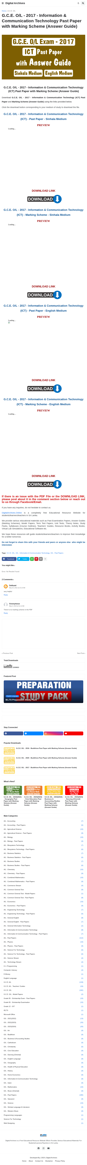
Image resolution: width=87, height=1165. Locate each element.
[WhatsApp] (32, 559)
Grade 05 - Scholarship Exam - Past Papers (43, 998)
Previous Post (8, 653)
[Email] (41, 559)
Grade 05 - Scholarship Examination (43, 1002)
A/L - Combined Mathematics (43, 877)
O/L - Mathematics (43, 1087)
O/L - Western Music (43, 1111)
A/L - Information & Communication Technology (43, 930)
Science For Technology (43, 1119)
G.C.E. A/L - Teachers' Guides (43, 986)
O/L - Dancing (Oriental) (43, 1055)
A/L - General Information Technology (43, 926)
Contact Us (39, 1161)
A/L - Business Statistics (43, 853)
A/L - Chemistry (43, 869)
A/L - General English (43, 918)
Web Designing (43, 1123)
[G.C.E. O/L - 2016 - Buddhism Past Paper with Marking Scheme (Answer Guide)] (9, 751)
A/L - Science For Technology (43, 950)
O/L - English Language (43, 1059)
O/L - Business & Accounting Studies (43, 1039)
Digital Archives (15, 3)
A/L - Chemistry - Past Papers (43, 873)
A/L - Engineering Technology (43, 910)
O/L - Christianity (43, 1047)
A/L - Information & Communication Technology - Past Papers (43, 934)
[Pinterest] (36, 559)
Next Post (80, 653)
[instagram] (53, 733)
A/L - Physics (43, 942)
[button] (2, 3)
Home (4, 11)
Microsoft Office (43, 1014)
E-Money (43, 974)
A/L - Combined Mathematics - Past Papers (43, 881)
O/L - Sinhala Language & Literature (43, 1107)
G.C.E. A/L (43, 982)
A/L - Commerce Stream (43, 885)
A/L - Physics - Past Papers (43, 946)
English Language (43, 978)
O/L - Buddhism (43, 1034)
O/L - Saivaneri (43, 1099)
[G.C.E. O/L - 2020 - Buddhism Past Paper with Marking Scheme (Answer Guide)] (9, 760)
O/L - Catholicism (43, 1042)
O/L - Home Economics (43, 1075)
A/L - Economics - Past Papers (43, 906)
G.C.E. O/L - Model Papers (43, 994)
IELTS (43, 1010)
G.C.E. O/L (12, 11)
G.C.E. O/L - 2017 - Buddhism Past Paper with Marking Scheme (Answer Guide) (46, 767)
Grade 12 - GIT (43, 1006)
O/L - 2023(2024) (43, 1026)
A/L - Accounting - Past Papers (43, 825)
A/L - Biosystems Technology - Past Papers (43, 849)
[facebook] (13, 733)
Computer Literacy (43, 970)
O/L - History (43, 1071)
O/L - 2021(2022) (43, 1018)
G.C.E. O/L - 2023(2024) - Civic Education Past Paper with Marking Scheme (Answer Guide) (33, 801)
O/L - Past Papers (57, 553)
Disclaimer (49, 1161)
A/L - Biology (43, 837)
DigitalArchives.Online (12, 513)
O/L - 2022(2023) (43, 1022)
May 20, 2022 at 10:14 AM (17, 588)
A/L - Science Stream (43, 958)
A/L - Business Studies (43, 861)
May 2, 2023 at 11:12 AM (16, 606)
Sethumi (12, 585)
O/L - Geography (43, 1063)
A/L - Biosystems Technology (43, 845)
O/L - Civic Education (43, 1051)
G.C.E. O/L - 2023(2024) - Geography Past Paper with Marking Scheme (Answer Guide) (13, 801)
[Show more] (45, 559)
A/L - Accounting (43, 821)
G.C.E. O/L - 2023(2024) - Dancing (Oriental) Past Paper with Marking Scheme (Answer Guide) (74, 801)
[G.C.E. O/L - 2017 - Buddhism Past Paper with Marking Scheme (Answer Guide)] (9, 770)
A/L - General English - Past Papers (43, 922)
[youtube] (73, 733)
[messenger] (33, 733)
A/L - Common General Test (43, 889)
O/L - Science (43, 1103)
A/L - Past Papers (43, 938)
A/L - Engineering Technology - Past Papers (43, 914)
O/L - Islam (43, 1083)
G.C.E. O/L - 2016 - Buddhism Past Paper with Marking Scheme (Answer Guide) (46, 748)
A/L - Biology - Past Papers (43, 841)
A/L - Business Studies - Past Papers (43, 865)
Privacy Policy (60, 1161)
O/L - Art (43, 1030)
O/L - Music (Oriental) (43, 1091)
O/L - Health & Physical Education (43, 1067)
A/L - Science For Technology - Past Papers (43, 954)
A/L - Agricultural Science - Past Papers (43, 833)
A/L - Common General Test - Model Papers (43, 893)
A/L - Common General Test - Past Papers (43, 898)
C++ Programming (43, 966)
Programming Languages (43, 1115)
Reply (6, 595)
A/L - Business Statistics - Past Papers (43, 857)
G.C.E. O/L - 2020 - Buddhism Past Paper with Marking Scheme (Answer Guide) (46, 758)
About (31, 1161)
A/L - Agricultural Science (43, 829)
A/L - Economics (43, 901)
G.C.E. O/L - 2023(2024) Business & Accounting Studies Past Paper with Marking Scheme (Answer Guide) (53, 802)
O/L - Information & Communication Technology (33, 553)
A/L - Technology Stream (43, 962)
